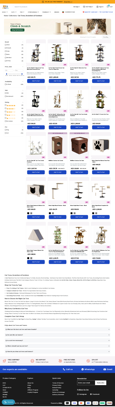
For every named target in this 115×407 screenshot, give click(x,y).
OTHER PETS (7, 387)
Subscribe (100, 382)
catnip (34, 319)
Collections (13, 15)
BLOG (5, 397)
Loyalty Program (32, 392)
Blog (28, 387)
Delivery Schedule (58, 394)
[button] (106, 37)
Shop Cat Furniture (17, 30)
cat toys (21, 319)
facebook (95, 394)
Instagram (83, 394)
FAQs (29, 385)
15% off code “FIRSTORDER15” (58, 1)
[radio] (93, 168)
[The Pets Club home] (5, 7)
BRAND (5, 394)
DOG (4, 383)
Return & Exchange (58, 392)
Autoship (55, 390)
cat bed (65, 319)
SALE (4, 390)
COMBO (5, 392)
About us (30, 383)
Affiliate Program (32, 390)
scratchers (40, 296)
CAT (4, 385)
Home (6, 15)
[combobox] (35, 7)
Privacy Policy (56, 385)
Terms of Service (58, 383)
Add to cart (36, 81)
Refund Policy (56, 387)
